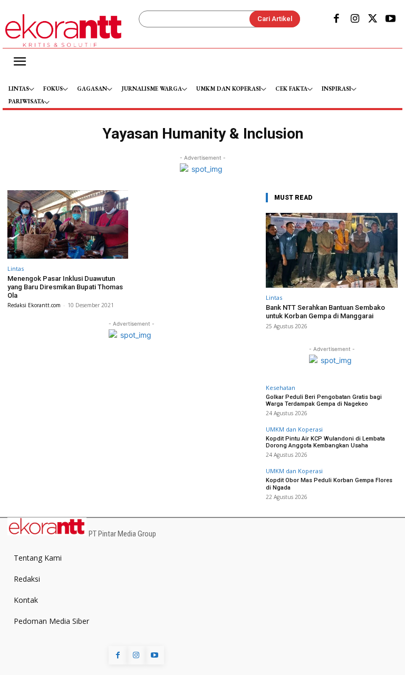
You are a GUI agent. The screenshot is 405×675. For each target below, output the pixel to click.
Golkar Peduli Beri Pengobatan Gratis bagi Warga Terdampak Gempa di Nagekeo (324, 400)
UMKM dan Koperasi (294, 429)
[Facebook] (336, 19)
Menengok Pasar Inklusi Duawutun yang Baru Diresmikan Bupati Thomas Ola (65, 287)
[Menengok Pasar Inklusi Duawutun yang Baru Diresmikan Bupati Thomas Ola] (67, 224)
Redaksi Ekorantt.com (34, 305)
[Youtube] (391, 19)
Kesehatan (280, 387)
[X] (373, 19)
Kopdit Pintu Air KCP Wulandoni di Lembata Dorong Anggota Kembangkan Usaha (325, 442)
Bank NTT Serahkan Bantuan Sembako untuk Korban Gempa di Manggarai (325, 312)
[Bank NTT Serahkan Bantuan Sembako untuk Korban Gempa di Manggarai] (332, 250)
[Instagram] (354, 19)
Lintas (15, 268)
